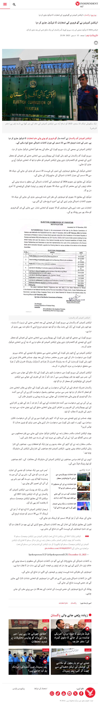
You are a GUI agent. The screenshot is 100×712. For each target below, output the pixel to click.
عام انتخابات (63, 603)
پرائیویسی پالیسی (18, 688)
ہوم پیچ (93, 15)
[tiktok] (58, 693)
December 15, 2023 (77, 554)
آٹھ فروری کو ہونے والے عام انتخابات (42, 138)
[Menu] (5, 4)
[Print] (96, 43)
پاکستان (87, 15)
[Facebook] (81, 693)
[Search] (14, 4)
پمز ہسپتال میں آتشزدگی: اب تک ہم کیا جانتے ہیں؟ (29, 669)
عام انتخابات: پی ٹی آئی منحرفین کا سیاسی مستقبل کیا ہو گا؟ (63, 486)
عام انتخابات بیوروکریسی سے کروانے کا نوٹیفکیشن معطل (66, 476)
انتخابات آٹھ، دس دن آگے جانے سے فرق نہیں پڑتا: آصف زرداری (65, 496)
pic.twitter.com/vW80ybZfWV (58, 548)
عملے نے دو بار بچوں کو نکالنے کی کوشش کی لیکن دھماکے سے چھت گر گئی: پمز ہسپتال (72, 667)
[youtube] (63, 693)
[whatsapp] (52, 693)
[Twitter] (75, 693)
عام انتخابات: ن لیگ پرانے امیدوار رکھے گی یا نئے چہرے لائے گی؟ (64, 505)
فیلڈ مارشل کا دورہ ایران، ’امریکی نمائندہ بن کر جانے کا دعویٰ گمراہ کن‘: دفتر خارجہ (71, 638)
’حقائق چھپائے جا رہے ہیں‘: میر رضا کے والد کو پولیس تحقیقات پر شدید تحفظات (29, 638)
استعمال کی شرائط (40, 688)
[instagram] (69, 693)
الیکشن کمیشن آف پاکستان (80, 138)
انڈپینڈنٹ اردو (92, 35)
